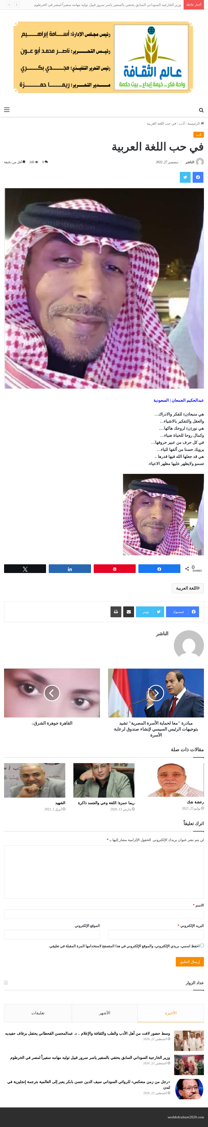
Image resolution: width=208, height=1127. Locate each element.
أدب (182, 123)
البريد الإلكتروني (191, 926)
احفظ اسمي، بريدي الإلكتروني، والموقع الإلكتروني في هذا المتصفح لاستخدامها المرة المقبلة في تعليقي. (124, 946)
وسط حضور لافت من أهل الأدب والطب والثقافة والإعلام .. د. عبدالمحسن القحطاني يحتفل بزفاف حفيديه (87, 1033)
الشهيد (60, 803)
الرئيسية (194, 123)
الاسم (198, 905)
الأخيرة (171, 1013)
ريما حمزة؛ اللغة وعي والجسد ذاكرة (106, 803)
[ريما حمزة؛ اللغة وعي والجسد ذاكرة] (104, 780)
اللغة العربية (186, 588)
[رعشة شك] (173, 780)
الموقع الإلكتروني (87, 926)
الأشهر (104, 1013)
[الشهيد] (34, 780)
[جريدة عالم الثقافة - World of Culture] (104, 57)
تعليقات (37, 1013)
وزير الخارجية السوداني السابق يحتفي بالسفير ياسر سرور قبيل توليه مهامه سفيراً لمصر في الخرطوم (107, 5)
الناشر (190, 162)
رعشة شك (195, 802)
